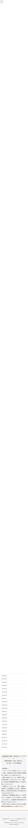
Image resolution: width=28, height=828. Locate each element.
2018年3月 (4, 731)
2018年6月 (4, 721)
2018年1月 (4, 737)
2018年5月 (4, 724)
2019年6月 (4, 682)
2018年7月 (4, 718)
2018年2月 (4, 734)
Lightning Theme (18, 822)
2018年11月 (4, 705)
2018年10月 (5, 708)
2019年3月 (4, 692)
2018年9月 (4, 711)
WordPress (12, 822)
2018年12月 (5, 701)
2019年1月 (4, 698)
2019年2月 (4, 695)
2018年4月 (4, 727)
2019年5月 (4, 685)
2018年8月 (4, 714)
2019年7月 (4, 679)
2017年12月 (5, 740)
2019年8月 (4, 675)
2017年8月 (4, 747)
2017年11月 (4, 744)
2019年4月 (4, 688)
